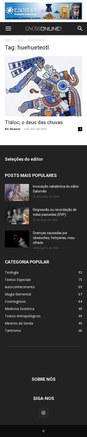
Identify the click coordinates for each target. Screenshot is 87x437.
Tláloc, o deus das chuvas (34, 122)
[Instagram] (43, 413)
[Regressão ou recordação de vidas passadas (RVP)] (17, 215)
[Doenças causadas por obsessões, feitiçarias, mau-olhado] (17, 238)
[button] (8, 28)
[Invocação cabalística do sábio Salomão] (17, 192)
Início (8, 40)
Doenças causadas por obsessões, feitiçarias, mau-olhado (54, 238)
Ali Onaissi (12, 129)
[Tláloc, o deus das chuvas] (43, 86)
